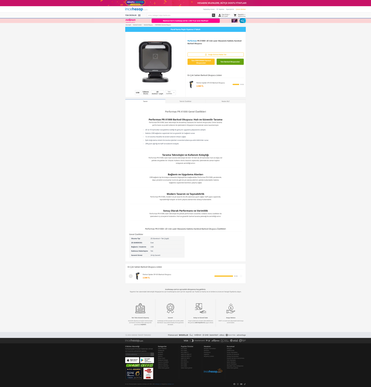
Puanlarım (207, 352)
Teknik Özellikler (185, 101)
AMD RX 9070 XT (186, 356)
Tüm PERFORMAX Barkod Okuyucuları (201, 62)
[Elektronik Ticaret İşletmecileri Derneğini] (234, 340)
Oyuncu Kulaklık (163, 362)
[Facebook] (234, 384)
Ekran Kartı (161, 358)
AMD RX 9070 (185, 358)
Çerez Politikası (232, 364)
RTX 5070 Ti (184, 362)
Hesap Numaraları (233, 356)
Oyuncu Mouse (163, 364)
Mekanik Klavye (163, 360)
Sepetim (206, 354)
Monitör (160, 352)
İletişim (229, 348)
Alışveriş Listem (209, 356)
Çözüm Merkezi (241, 9)
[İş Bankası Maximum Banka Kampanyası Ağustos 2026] (185, 20)
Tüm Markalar (231, 360)
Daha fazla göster (163, 368)
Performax (192, 41)
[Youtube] (241, 384)
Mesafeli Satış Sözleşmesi (235, 366)
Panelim (206, 350)
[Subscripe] (152, 354)
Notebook (161, 350)
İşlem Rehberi (231, 362)
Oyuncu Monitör (163, 366)
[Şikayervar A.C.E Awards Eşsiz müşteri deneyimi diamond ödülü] (133, 373)
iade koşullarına (200, 322)
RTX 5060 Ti (184, 352)
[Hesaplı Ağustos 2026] (185, 3)
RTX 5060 (184, 350)
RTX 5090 (184, 366)
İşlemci (160, 356)
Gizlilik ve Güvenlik (233, 354)
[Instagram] (238, 384)
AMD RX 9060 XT (186, 354)
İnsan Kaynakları (232, 352)
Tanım (145, 101)
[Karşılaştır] (241, 276)
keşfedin (143, 324)
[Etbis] (148, 373)
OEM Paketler (162, 348)
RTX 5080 (184, 364)
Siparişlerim (230, 9)
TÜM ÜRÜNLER (131, 15)
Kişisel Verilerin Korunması (235, 358)
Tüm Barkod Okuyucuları (230, 62)
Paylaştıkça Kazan (209, 9)
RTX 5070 (184, 360)
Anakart (160, 354)
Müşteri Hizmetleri (210, 348)
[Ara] (213, 15)
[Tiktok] (245, 384)
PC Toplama (220, 9)
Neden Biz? (226, 101)
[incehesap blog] (213, 365)
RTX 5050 (184, 348)
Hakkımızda (230, 350)
